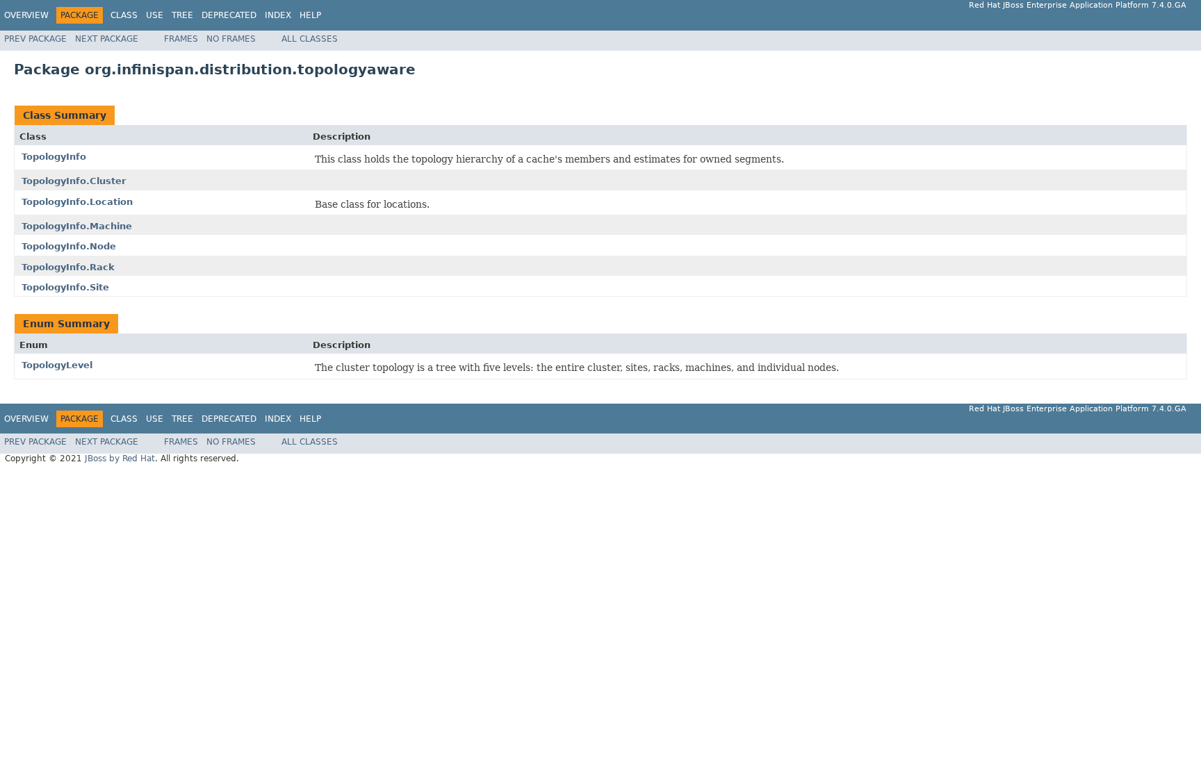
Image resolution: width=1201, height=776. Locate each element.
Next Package (106, 39)
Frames (181, 39)
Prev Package (35, 39)
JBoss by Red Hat (120, 458)
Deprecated (229, 15)
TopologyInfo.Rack (68, 267)
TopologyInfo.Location (77, 202)
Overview (26, 15)
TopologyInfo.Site (65, 287)
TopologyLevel (57, 365)
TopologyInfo (54, 156)
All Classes (309, 39)
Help (310, 15)
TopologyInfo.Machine (77, 226)
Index (278, 15)
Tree (182, 15)
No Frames (231, 39)
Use (154, 15)
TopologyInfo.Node (69, 246)
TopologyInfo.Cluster (74, 181)
